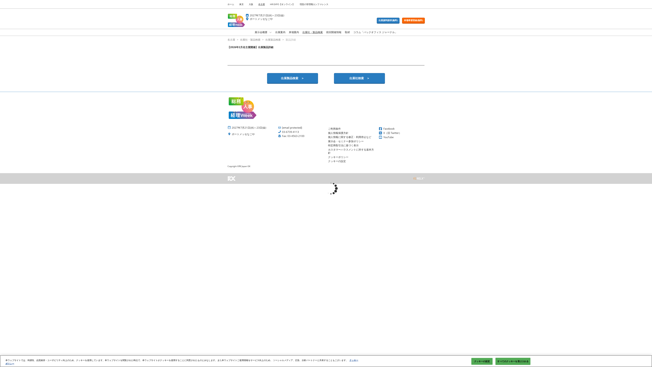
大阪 (251, 4)
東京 (241, 4)
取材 (347, 32)
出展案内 (280, 32)
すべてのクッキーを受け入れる (513, 361)
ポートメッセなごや (261, 19)
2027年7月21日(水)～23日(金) (267, 15)
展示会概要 (261, 32)
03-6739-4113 (290, 132)
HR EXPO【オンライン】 (282, 4)
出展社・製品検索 (312, 32)
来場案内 (294, 32)
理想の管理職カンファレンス (314, 4)
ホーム (231, 4)
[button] (388, 20)
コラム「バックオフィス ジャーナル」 (375, 32)
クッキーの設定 (482, 361)
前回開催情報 (333, 32)
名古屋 (261, 4)
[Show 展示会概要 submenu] (270, 32)
